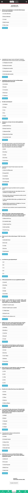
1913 (4, 382)
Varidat (4, 436)
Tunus (4, 115)
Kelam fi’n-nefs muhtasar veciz (9, 316)
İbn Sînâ (5, 333)
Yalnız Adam (5, 25)
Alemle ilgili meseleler (7, 71)
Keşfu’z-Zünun (6, 445)
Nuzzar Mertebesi (6, 16)
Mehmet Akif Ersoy (7, 218)
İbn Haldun (5, 293)
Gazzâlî (5, 282)
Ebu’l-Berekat (6, 251)
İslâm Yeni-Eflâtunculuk (8, 170)
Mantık (5, 418)
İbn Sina (5, 248)
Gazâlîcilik (5, 176)
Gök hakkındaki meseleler (8, 74)
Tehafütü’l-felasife (7, 439)
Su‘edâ (4, 19)
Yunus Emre (5, 361)
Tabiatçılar (5, 95)
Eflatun (4, 394)
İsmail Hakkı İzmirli (7, 137)
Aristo (4, 391)
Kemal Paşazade (6, 464)
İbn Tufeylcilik (6, 178)
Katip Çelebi (5, 470)
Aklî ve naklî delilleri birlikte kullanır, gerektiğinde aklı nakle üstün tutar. (14, 200)
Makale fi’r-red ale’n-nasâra (8, 304)
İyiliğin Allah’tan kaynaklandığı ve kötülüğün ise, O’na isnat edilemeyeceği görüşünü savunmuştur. (14, 204)
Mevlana (5, 358)
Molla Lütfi (5, 459)
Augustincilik (6, 173)
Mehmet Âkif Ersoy (7, 125)
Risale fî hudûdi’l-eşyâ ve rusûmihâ (10, 307)
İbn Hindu (5, 157)
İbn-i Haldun (5, 355)
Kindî (4, 149)
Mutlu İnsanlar (6, 22)
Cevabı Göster (5, 27)
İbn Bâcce (5, 330)
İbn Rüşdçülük (6, 181)
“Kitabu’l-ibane (6, 310)
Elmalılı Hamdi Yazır (7, 128)
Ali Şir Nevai (5, 160)
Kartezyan (5, 92)
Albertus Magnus (6, 403)
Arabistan (5, 104)
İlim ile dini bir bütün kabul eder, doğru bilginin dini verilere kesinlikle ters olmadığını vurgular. (14, 192)
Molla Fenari (5, 467)
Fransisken (5, 89)
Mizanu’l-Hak (6, 442)
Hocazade (5, 461)
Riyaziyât (5, 421)
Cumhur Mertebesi (7, 13)
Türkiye (4, 107)
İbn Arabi (5, 242)
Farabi (4, 154)
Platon (4, 397)
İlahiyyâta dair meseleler (8, 68)
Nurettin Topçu (6, 230)
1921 (4, 374)
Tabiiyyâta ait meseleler (8, 62)
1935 (4, 380)
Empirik (5, 87)
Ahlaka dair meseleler (7, 65)
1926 (4, 371)
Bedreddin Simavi (6, 240)
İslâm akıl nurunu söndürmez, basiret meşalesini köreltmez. (14, 207)
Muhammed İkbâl (6, 131)
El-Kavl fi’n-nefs (6, 313)
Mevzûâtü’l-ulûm (6, 447)
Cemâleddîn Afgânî (7, 221)
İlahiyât (5, 415)
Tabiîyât (5, 426)
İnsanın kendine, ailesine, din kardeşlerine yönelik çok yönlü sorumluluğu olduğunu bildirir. (14, 196)
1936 (4, 377)
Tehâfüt (5, 424)
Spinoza (5, 400)
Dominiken (5, 84)
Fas (4, 113)
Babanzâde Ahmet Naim (8, 134)
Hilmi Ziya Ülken (6, 227)
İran (4, 110)
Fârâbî (4, 290)
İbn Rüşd (5, 152)
